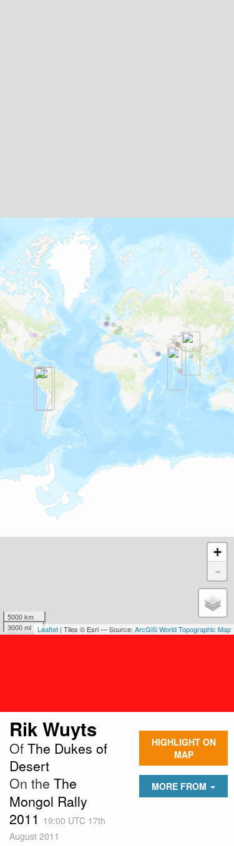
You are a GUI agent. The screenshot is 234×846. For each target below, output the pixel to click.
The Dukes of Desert (58, 757)
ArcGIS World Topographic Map (183, 629)
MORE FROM (180, 786)
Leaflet (47, 629)
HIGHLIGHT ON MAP (184, 748)
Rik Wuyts (53, 729)
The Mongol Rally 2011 (48, 800)
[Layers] (213, 603)
